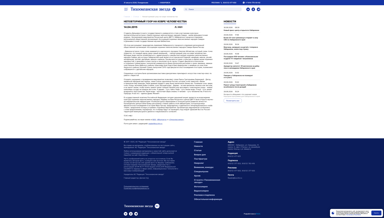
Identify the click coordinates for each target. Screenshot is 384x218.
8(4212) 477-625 (234, 156)
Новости (198, 146)
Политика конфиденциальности (136, 188)
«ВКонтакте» (162, 120)
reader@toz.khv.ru (155, 124)
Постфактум (200, 159)
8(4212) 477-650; (234, 171)
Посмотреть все (232, 101)
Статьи (136, 17)
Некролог (199, 163)
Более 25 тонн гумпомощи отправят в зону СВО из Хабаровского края (241, 39)
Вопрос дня (200, 154)
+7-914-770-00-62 (252, 3)
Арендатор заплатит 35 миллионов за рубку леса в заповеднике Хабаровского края (241, 67)
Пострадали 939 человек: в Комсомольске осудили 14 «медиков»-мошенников (241, 58)
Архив (197, 176)
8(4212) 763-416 (248, 163)
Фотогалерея (201, 186)
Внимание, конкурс (204, 167)
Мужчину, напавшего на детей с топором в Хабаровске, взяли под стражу (241, 48)
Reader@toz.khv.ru (235, 178)
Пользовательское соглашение (136, 186)
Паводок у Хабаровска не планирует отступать (238, 76)
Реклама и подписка (204, 195)
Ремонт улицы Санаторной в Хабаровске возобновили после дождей (240, 86)
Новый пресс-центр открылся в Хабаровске (241, 30)
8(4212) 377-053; (234, 163)
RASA (258, 214)
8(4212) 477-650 (229, 3)
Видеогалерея (201, 191)
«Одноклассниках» (176, 120)
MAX (154, 120)
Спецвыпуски (201, 171)
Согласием (349, 214)
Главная (127, 17)
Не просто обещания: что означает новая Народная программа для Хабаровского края (242, 95)
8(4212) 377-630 (248, 171)
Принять (376, 213)
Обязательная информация (208, 199)
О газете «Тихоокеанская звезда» (207, 181)
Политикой (357, 214)
